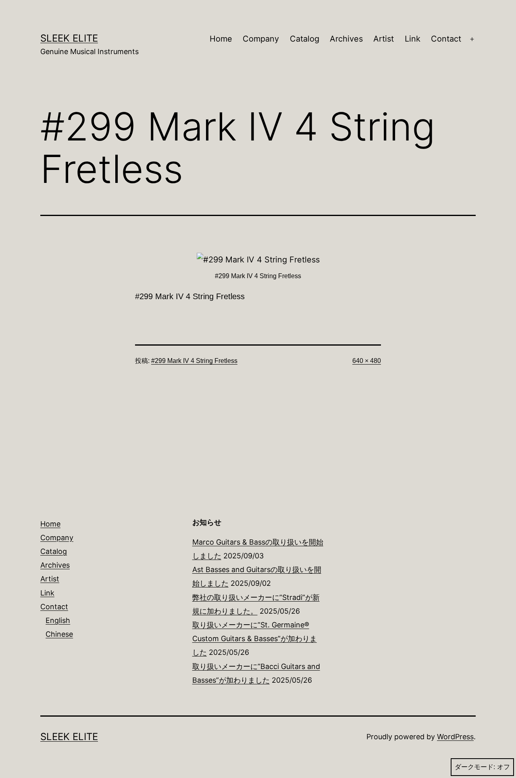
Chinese (59, 634)
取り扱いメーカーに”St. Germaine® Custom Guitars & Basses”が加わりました (254, 638)
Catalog (304, 39)
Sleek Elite (69, 38)
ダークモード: (475, 766)
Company (261, 39)
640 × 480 (366, 360)
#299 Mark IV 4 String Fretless (194, 360)
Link (412, 39)
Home (221, 39)
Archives (346, 39)
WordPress (455, 736)
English (58, 620)
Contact (446, 39)
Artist (383, 39)
